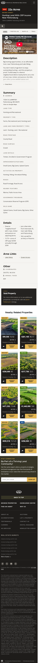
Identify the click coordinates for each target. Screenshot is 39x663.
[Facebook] (2, 563)
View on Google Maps (10, 104)
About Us (5, 514)
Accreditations (7, 518)
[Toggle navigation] (34, 2)
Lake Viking (9, 257)
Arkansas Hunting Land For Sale (9, 545)
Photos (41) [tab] (14, 31)
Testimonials (6, 521)
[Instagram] (15, 563)
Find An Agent (7, 506)
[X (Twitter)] (6, 563)
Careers (4, 525)
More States (5, 557)
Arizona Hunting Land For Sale (8, 542)
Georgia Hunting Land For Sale (9, 554)
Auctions (23, 514)
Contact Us (24, 521)
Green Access (25, 257)
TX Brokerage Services (28, 661)
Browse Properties (9, 503)
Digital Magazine (27, 525)
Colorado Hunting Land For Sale (9, 548)
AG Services (6, 528)
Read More (8, 84)
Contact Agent (12, 346)
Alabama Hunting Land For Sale (9, 539)
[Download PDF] (2, 26)
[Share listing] (3, 346)
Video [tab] (5, 31)
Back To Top (19, 497)
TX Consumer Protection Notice (13, 661)
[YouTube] (11, 563)
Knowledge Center (27, 503)
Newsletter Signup (28, 528)
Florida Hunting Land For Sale (8, 551)
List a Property (26, 518)
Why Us (23, 506)
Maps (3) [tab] (25, 31)
